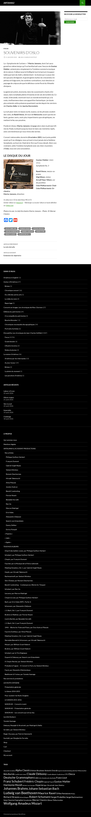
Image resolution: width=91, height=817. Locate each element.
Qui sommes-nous (10, 440)
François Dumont (12, 461)
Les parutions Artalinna (13, 376)
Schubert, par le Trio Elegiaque (16, 653)
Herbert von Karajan (28, 785)
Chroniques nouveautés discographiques (20, 324)
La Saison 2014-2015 (12, 691)
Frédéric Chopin (33, 781)
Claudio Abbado (51, 774)
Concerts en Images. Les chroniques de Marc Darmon (23, 307)
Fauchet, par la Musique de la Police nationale (21, 564)
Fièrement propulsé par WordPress (14, 814)
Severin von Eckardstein (14, 521)
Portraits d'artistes (11, 329)
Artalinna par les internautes (15, 359)
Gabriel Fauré (49, 782)
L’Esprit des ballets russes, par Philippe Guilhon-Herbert (25, 551)
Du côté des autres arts (13, 295)
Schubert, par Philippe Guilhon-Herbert (19, 555)
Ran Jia (8, 504)
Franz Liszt (61, 777)
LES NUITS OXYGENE (11, 683)
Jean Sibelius (59, 785)
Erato (36, 778)
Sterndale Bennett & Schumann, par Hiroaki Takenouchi (25, 640)
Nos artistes (9, 453)
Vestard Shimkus (12, 470)
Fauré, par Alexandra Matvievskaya (17, 670)
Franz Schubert (14, 781)
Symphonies (28, 800)
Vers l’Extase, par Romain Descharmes (19, 581)
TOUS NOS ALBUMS (11, 546)
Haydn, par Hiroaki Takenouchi (16, 572)
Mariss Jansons (27, 231)
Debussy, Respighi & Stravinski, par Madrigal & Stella (23, 725)
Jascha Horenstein (12, 231)
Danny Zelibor (11, 525)
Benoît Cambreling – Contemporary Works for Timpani (25, 585)
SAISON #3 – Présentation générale (18, 708)
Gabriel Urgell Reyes (13, 466)
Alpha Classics (23, 770)
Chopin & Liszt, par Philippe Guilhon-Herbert (21, 598)
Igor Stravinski (49, 785)
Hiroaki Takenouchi (13, 478)
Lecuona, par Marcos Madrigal (16, 593)
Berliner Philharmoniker (79, 770)
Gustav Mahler (38, 228)
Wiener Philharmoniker (55, 800)
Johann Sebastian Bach (43, 788)
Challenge (7, 417)
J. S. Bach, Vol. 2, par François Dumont (19, 623)
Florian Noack (11, 495)
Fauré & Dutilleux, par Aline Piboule (18, 632)
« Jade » (7, 538)
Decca (72, 774)
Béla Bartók (9, 774)
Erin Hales (10, 512)
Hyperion (39, 785)
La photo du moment (12, 371)
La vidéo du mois (11, 299)
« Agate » (8, 542)
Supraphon (19, 800)
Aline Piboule (11, 483)
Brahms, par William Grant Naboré (17, 649)
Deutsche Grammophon (18, 777)
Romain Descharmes (13, 474)
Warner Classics (39, 800)
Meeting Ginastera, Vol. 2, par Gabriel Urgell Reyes (23, 636)
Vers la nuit (8, 404)
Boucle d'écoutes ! (11, 320)
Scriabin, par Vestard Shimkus (14, 730)
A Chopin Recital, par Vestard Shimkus (19, 661)
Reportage (8, 303)
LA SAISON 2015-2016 (13, 700)
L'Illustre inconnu (11, 346)
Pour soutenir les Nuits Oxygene (16, 696)
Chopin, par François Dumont (16, 559)
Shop (5, 742)
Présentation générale (13, 687)
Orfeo (58, 793)
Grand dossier (10, 341)
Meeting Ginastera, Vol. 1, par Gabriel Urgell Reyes (23, 568)
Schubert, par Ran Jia (12, 589)
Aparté (60, 770)
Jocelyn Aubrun (12, 487)
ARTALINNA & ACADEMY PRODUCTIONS (20, 449)
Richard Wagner (24, 797)
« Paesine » (9, 534)
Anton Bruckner (37, 770)
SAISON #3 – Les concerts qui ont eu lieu (19, 713)
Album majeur (9, 397)
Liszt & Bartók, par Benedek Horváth (18, 619)
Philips (73, 794)
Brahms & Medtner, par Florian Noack (19, 615)
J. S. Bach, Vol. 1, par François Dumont (19, 610)
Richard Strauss (11, 797)
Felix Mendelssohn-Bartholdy (47, 778)
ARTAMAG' (9, 3)
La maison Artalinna (11, 354)
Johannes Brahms (16, 788)
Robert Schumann (40, 796)
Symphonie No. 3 (24, 234)
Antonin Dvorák (51, 770)
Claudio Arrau (60, 774)
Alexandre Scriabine (9, 770)
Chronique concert (12, 290)
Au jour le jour (10, 363)
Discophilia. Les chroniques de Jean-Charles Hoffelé (23, 333)
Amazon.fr (19, 203)
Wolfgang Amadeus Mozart (23, 803)
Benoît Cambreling (13, 491)
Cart (5, 747)
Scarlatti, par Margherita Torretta (16, 738)
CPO (66, 774)
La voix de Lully (11, 245)
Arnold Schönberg (67, 770)
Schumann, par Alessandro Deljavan (18, 606)
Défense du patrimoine (12, 312)
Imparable (7, 410)
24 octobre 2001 (11, 228)
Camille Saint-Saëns (20, 774)
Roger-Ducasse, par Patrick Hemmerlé (18, 734)
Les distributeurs (10, 717)
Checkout (7, 751)
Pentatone (66, 793)
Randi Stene (40, 231)
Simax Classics (11, 234)
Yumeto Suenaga (10, 721)
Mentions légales (10, 444)
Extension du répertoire (12, 254)
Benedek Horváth (12, 500)
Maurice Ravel (47, 793)
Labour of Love (9, 391)
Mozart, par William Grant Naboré (17, 644)
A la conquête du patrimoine (15, 316)
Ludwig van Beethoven (21, 793)
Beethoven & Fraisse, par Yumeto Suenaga (20, 674)
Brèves (7, 286)
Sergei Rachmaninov (74, 797)
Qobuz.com (9, 205)
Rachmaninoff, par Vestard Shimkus (18, 576)
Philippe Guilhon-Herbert (15, 457)
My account (8, 755)
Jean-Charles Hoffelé (28, 57)
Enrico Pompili (11, 529)
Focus (6, 48)
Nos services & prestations (13, 679)
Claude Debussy (37, 773)
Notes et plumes (11, 350)
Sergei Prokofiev (58, 797)
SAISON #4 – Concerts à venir (16, 704)
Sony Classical (9, 800)
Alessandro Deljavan (13, 517)
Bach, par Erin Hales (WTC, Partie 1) (18, 602)
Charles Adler (25, 228)
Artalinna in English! (11, 278)
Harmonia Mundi (13, 784)
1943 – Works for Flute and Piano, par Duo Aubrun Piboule (26, 627)
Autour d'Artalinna (10, 282)
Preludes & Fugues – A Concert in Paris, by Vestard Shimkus (27, 666)
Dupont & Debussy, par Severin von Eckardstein (22, 657)
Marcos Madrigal (12, 508)
